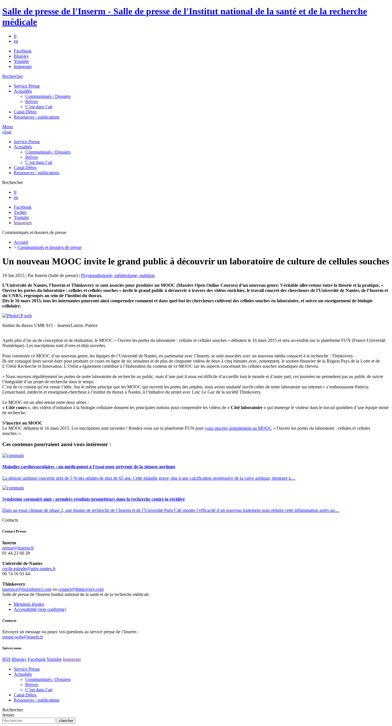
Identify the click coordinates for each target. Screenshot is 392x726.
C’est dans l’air (39, 106)
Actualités (23, 91)
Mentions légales (29, 604)
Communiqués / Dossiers (48, 96)
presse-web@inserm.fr (22, 636)
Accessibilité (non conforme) (40, 609)
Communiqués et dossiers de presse (49, 247)
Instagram (23, 66)
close (6, 131)
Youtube (21, 61)
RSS (6, 659)
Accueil (21, 242)
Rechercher (12, 76)
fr (15, 36)
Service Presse (27, 86)
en (16, 41)
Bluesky (21, 56)
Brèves (31, 101)
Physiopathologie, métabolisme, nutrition (118, 275)
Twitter (20, 212)
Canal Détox (25, 111)
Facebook (23, 51)
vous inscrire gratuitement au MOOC (238, 428)
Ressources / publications (36, 117)
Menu (7, 126)
